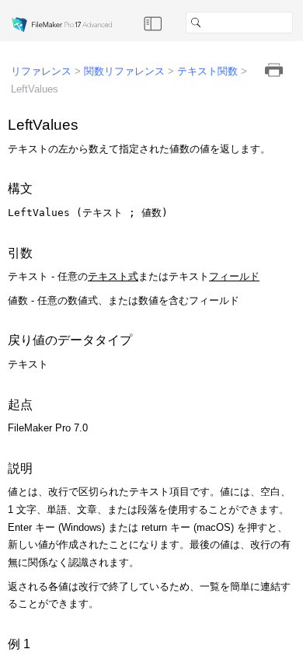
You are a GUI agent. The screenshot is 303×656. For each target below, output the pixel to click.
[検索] (299, 22)
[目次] (153, 22)
